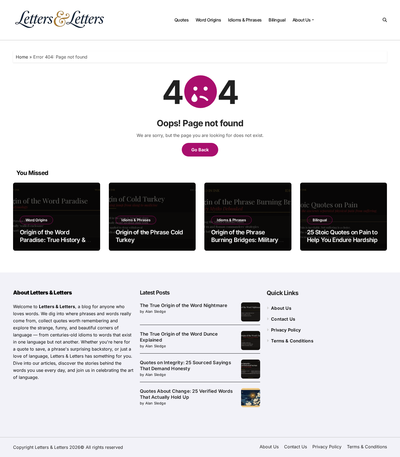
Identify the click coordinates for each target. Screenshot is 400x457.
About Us (302, 20)
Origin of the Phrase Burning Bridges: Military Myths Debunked (244, 240)
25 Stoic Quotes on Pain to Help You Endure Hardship (342, 236)
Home (22, 57)
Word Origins (208, 20)
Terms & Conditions (292, 340)
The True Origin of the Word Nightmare (183, 305)
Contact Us (283, 319)
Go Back (200, 149)
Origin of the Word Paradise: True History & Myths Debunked (52, 240)
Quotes (181, 20)
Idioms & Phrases (244, 20)
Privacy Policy (286, 330)
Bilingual (277, 20)
